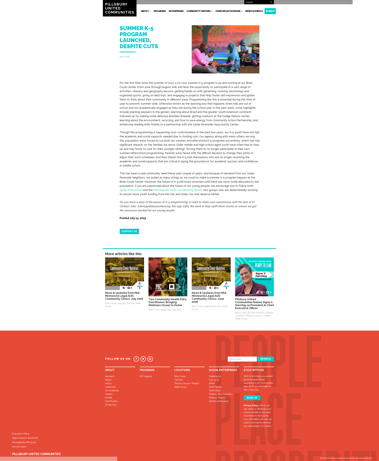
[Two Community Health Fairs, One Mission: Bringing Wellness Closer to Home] (167, 277)
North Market (215, 387)
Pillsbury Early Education (221, 394)
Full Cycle (214, 380)
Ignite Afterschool (131, 190)
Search (265, 358)
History (108, 383)
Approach (110, 376)
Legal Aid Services (126, 303)
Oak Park (176, 309)
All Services (110, 405)
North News (214, 390)
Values (108, 380)
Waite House (241, 319)
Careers (109, 394)
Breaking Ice (215, 376)
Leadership (110, 387)
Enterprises (176, 11)
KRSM (212, 383)
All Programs (146, 376)
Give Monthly (111, 401)
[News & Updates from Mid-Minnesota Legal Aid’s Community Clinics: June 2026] (211, 273)
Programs (160, 11)
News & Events (254, 11)
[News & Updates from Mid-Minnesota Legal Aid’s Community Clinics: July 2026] (124, 273)
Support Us (129, 231)
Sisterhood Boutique (219, 401)
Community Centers (199, 11)
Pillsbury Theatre (217, 397)
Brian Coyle (125, 56)
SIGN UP (252, 397)
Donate (270, 11)
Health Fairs (165, 309)
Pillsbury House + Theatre (258, 315)
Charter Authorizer (228, 11)
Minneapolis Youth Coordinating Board (178, 190)
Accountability (112, 390)
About (145, 11)
